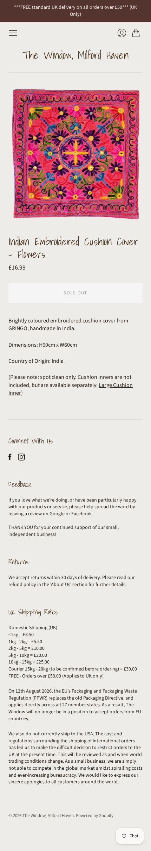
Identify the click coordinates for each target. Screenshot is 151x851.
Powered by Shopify (94, 815)
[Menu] (13, 33)
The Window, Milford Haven (75, 55)
